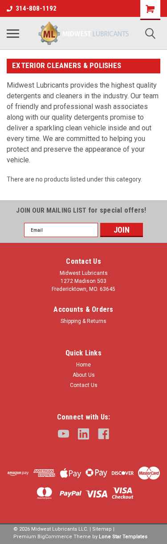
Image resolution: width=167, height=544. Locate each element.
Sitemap (102, 529)
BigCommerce (54, 537)
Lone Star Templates (123, 537)
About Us (84, 375)
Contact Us (84, 385)
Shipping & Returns (83, 321)
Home (83, 365)
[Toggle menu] (13, 33)
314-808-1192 (36, 8)
